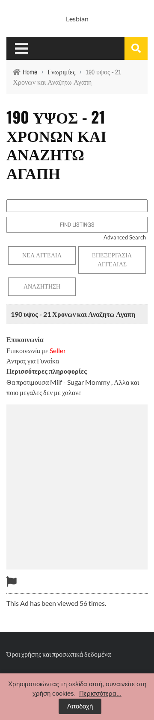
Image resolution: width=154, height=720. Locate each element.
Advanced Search (125, 237)
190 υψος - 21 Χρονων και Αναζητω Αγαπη (73, 314)
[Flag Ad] (11, 581)
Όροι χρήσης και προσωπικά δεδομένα (58, 654)
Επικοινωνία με (36, 350)
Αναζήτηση (42, 286)
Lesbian (77, 19)
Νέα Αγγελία (42, 255)
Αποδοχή (80, 706)
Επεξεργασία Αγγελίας (112, 259)
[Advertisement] (77, 486)
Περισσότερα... (100, 693)
